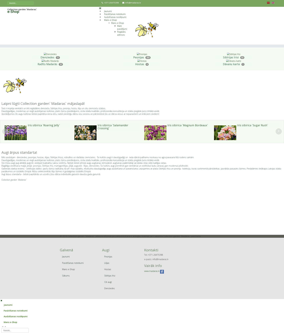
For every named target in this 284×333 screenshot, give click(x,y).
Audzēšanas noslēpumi (115, 17)
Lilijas (106, 263)
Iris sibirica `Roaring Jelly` (44, 125)
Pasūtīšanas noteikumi (115, 14)
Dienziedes (47, 57)
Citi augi (108, 282)
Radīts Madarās (47, 64)
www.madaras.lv (151, 271)
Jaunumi (108, 11)
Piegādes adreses (121, 33)
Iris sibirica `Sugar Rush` (252, 125)
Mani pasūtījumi (122, 27)
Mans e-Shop (110, 20)
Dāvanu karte (231, 64)
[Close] (1, 300)
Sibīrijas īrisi (231, 57)
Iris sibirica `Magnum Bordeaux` (187, 125)
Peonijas (138, 57)
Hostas (139, 64)
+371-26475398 (111, 2)
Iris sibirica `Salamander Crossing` (113, 126)
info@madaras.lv (133, 2)
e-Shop (13, 11)
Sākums (66, 275)
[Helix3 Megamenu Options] (100, 8)
